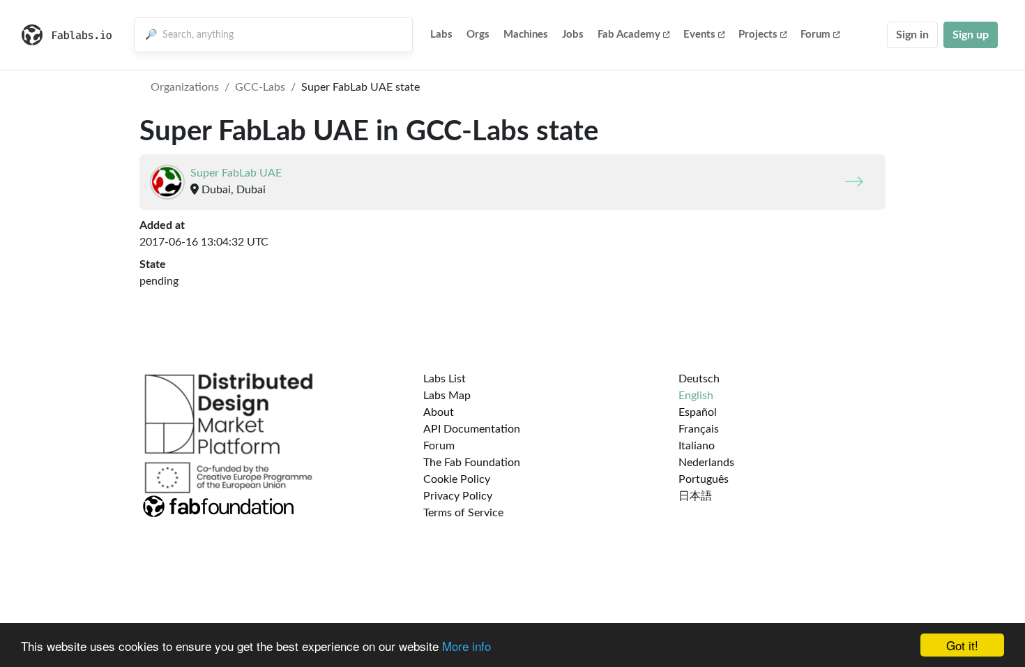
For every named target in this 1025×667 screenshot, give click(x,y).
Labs (441, 34)
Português (703, 479)
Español (697, 412)
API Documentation (471, 429)
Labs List (444, 378)
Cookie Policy (456, 479)
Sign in (912, 34)
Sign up (970, 34)
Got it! (962, 645)
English (695, 395)
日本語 (695, 496)
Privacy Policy (457, 496)
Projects (757, 34)
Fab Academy (629, 34)
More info (466, 645)
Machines (525, 34)
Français (698, 429)
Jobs (573, 34)
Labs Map (447, 395)
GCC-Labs (260, 87)
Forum (815, 34)
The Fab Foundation (471, 462)
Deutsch (699, 378)
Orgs (477, 34)
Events (699, 34)
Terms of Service (463, 512)
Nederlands (706, 462)
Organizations (185, 87)
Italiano (696, 445)
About (438, 412)
